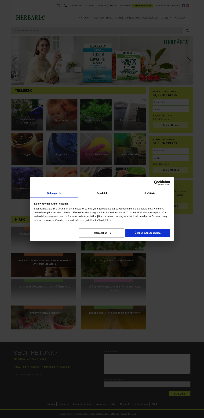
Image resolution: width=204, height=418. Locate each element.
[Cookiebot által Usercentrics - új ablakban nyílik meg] (156, 182)
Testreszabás (99, 232)
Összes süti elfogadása (147, 232)
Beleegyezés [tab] (54, 193)
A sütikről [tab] (149, 193)
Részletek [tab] (102, 193)
